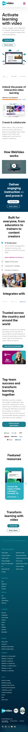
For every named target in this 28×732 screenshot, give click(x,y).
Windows (4, 603)
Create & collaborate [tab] (10, 97)
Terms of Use (5, 722)
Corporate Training (12, 266)
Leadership (4, 615)
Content (4, 571)
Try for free (8, 40)
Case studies (5, 617)
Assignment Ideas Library (8, 685)
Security (22, 721)
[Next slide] (26, 483)
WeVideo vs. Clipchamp (8, 670)
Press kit (4, 629)
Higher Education (11, 262)
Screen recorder (6, 555)
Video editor (5, 552)
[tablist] (14, 122)
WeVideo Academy (6, 683)
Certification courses (7, 690)
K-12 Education (11, 243)
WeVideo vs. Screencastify (8, 656)
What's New (5, 699)
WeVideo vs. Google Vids (8, 663)
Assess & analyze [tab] (24, 97)
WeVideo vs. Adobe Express (9, 665)
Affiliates (4, 627)
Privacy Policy (13, 721)
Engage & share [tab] (20, 97)
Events (3, 622)
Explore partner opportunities (14, 424)
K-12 (3, 581)
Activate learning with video (12, 19)
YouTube (12, 726)
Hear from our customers (12, 346)
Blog (3, 697)
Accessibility (5, 721)
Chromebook (5, 600)
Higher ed (4, 584)
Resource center (6, 680)
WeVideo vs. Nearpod (7, 661)
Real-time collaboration (7, 563)
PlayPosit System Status (8, 649)
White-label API (5, 569)
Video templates (6, 561)
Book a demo (8, 45)
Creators (4, 588)
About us (4, 612)
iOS (2, 595)
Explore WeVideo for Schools (14, 257)
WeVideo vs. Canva (7, 668)
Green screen (5, 558)
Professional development (8, 687)
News (3, 624)
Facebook (3, 726)
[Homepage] (8, 3)
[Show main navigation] (24, 3)
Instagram (6, 726)
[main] (14, 366)
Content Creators (12, 270)
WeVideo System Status (8, 646)
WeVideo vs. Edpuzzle (7, 658)
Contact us (4, 644)
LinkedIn (15, 726)
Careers (4, 620)
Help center (5, 641)
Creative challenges (7, 692)
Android (4, 598)
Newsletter (4, 632)
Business (4, 586)
